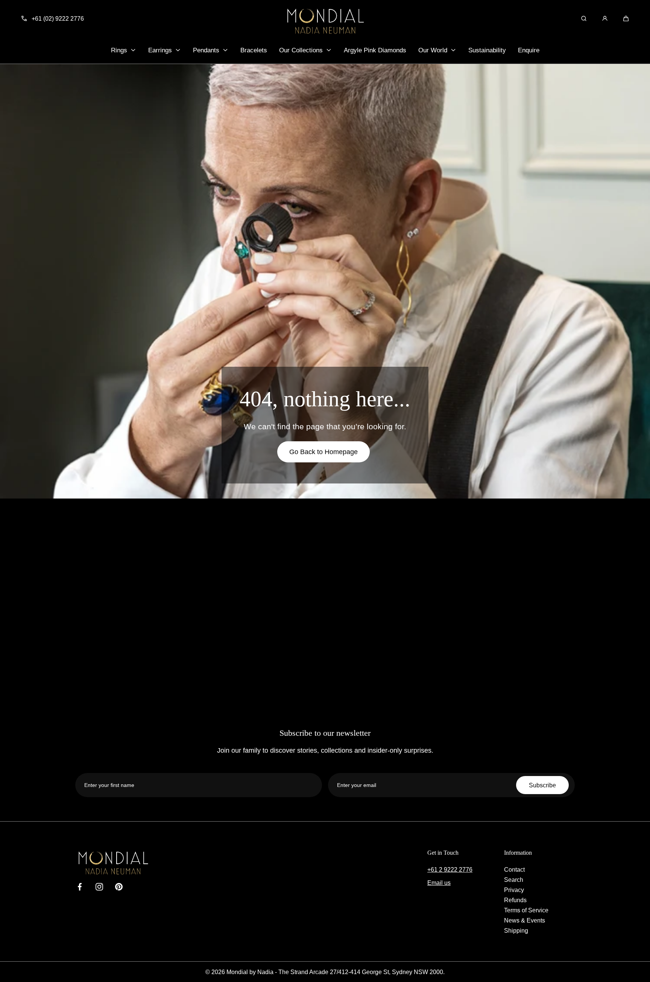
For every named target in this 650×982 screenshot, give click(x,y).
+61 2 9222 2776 (449, 869)
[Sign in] (605, 18)
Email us (439, 882)
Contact (514, 869)
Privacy (514, 889)
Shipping (516, 930)
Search (513, 879)
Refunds (515, 900)
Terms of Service (526, 910)
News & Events (524, 920)
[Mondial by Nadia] (325, 21)
